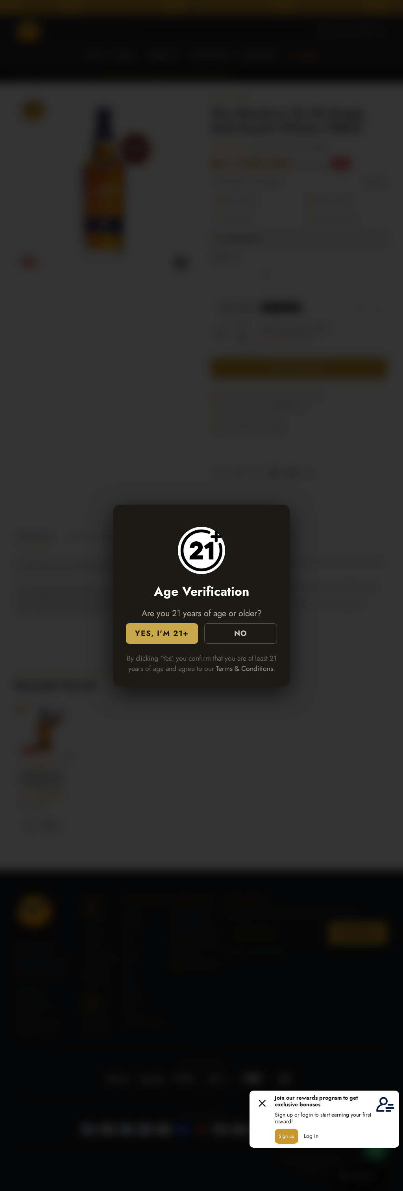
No (241, 633)
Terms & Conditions (244, 668)
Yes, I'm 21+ (162, 633)
